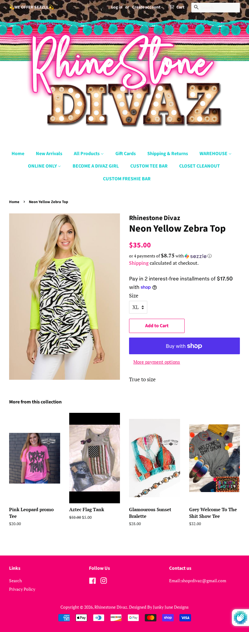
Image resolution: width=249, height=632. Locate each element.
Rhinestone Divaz (110, 607)
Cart (180, 7)
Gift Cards (125, 153)
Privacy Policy (22, 589)
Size (133, 295)
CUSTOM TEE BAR (149, 166)
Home (18, 153)
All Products (87, 153)
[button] (184, 256)
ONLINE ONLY (43, 166)
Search (15, 580)
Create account (146, 7)
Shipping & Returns (167, 153)
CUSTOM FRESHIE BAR (127, 178)
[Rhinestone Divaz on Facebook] (92, 582)
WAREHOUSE (214, 153)
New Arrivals (49, 153)
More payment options (156, 362)
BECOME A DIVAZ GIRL (96, 166)
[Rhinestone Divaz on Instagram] (103, 582)
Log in (116, 7)
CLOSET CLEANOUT (199, 166)
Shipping (138, 263)
